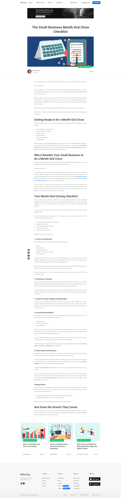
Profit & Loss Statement (46, 345)
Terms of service (95, 494)
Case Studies (76, 486)
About (59, 480)
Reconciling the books (81, 176)
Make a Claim (76, 478)
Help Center (76, 480)
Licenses (60, 483)
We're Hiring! (65, 485)
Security (66, 494)
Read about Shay (40, 16)
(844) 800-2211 (66, 488)
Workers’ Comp (40, 2)
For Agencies (76, 488)
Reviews (44, 486)
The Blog (75, 483)
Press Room (61, 478)
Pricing (44, 483)
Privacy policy (73, 494)
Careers (60, 486)
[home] (23, 2)
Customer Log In (86, 2)
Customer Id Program (84, 494)
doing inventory (45, 367)
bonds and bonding (76, 147)
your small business (51, 377)
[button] (31, 2)
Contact (60, 488)
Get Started (96, 2)
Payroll (44, 480)
